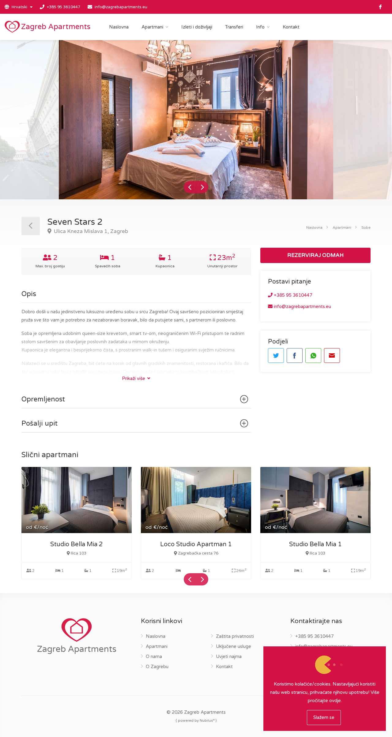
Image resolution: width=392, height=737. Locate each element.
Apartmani (152, 27)
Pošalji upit (39, 423)
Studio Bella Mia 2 (76, 544)
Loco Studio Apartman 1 (196, 544)
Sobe (366, 227)
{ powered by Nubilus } (196, 720)
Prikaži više (134, 378)
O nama (154, 656)
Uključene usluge (233, 646)
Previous (190, 187)
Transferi (234, 27)
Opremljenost (43, 399)
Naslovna (119, 27)
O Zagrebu (157, 666)
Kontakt (291, 27)
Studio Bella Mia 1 (315, 544)
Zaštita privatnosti (235, 636)
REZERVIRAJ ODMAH (315, 255)
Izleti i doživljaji (196, 27)
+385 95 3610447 (63, 7)
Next (202, 187)
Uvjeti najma (229, 656)
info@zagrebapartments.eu (121, 7)
